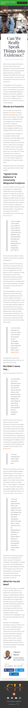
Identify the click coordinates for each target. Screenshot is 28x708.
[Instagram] (20, 698)
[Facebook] (8, 698)
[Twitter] (12, 698)
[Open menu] (25, 7)
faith (8, 196)
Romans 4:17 (8, 216)
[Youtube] (16, 698)
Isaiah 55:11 (14, 352)
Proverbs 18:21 (13, 113)
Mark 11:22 (8, 449)
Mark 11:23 (20, 373)
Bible (14, 541)
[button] (9, 670)
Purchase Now (22, 2)
